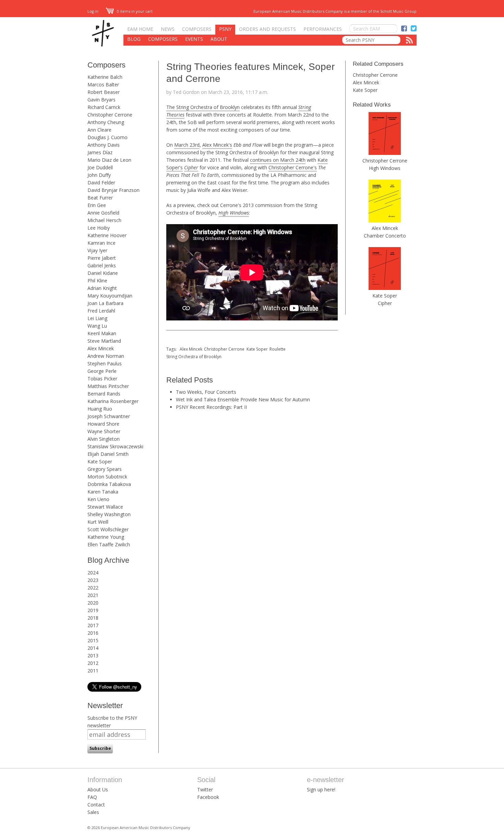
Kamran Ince (101, 243)
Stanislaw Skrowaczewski (115, 446)
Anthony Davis (103, 145)
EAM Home (140, 29)
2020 (92, 602)
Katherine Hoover (107, 235)
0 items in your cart (134, 11)
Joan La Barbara (105, 303)
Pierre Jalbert (101, 258)
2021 (92, 595)
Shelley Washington (109, 514)
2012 (92, 663)
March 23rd (187, 145)
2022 (92, 587)
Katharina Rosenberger (113, 401)
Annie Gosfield (103, 212)
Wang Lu (97, 326)
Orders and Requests (267, 29)
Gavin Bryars (101, 99)
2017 (92, 625)
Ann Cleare (99, 129)
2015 (92, 640)
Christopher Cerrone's (292, 167)
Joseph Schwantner (108, 416)
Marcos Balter (103, 84)
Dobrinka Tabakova (109, 484)
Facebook (208, 797)
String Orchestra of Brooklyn (193, 357)
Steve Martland (104, 341)
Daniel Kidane (102, 273)
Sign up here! (321, 789)
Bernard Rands (103, 393)
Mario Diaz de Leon (109, 160)
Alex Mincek (100, 348)
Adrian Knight (102, 288)
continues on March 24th (277, 160)
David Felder (101, 182)
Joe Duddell (100, 167)
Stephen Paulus (104, 363)
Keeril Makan (101, 333)
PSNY (225, 29)
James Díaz (99, 152)
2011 (92, 670)
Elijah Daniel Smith (108, 454)
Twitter (205, 789)
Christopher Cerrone (109, 114)
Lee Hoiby (98, 227)
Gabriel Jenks (101, 265)
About (219, 39)
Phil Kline (97, 280)
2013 (92, 655)
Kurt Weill (97, 522)
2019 (92, 610)
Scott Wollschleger (108, 529)
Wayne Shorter (103, 431)
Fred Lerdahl (101, 310)
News (168, 29)
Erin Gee (96, 205)
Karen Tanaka (102, 491)
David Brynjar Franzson (113, 190)
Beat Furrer (100, 197)
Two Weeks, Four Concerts (206, 392)
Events (194, 39)
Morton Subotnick (107, 476)
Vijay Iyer (97, 250)
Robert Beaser (103, 92)
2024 (92, 572)
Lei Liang (97, 318)
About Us (97, 789)
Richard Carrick (103, 107)
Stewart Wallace (105, 506)
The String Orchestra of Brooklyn (203, 107)
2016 (92, 633)
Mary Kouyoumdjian (109, 295)
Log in (92, 11)
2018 (92, 618)
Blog (134, 39)
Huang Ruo (99, 408)
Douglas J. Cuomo (107, 137)
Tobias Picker (102, 378)
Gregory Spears (104, 469)
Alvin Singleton (103, 439)
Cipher (385, 303)
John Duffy (99, 175)
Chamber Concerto (385, 235)
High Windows (384, 168)
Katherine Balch (104, 77)
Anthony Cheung (105, 122)
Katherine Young (105, 537)
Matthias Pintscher (108, 386)
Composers (197, 29)
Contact (96, 804)
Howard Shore (103, 424)
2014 (92, 648)
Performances (322, 29)
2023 (92, 580)
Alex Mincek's (217, 145)
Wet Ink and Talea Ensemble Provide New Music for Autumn (243, 399)
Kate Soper (99, 461)
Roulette (277, 349)
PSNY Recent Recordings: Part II (211, 407)
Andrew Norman (105, 356)
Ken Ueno (98, 499)
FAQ (92, 797)
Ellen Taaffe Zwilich (108, 544)
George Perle (102, 371)
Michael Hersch (104, 220)
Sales (93, 812)
